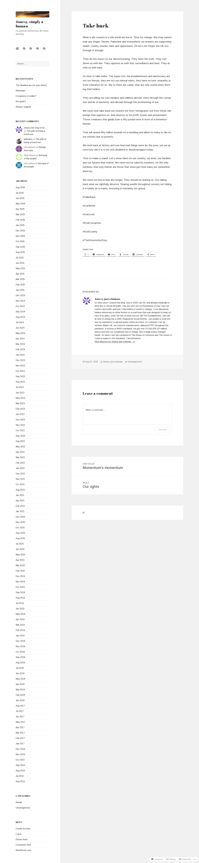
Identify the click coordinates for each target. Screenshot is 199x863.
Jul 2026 (20, 193)
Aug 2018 (20, 662)
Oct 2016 (20, 760)
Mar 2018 (20, 689)
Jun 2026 (20, 198)
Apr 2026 (20, 209)
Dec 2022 (20, 419)
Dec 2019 (20, 576)
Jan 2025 (20, 290)
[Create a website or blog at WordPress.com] (84, 512)
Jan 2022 (20, 468)
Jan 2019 (20, 635)
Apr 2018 (20, 684)
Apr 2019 (20, 619)
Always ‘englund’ (23, 107)
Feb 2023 (20, 409)
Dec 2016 (20, 749)
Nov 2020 (20, 522)
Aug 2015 (20, 781)
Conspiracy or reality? (26, 96)
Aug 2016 (20, 770)
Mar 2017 (20, 733)
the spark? (21, 101)
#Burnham (20, 90)
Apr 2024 (20, 338)
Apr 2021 (20, 500)
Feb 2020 (20, 571)
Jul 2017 (20, 711)
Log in (18, 834)
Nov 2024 (20, 301)
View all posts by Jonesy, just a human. (113, 341)
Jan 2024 (20, 355)
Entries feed (21, 839)
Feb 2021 (20, 506)
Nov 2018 (20, 646)
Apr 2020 (20, 560)
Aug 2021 (20, 490)
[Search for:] (32, 64)
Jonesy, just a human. (113, 362)
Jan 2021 (20, 511)
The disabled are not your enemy (31, 85)
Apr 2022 (20, 452)
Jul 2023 (20, 387)
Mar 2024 (20, 344)
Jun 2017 (20, 716)
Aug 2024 (20, 317)
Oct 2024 (20, 306)
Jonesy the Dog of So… (35, 128)
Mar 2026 (20, 214)
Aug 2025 (20, 252)
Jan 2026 (20, 225)
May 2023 (20, 398)
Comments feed (23, 845)
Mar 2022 (20, 457)
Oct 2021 (20, 484)
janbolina (28, 139)
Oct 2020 (20, 527)
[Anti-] (46, 50)
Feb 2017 (20, 738)
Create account (23, 828)
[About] (32, 50)
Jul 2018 (20, 668)
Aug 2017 (20, 706)
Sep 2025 (20, 247)
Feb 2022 (20, 463)
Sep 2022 (20, 436)
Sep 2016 (20, 765)
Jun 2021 (20, 495)
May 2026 (20, 203)
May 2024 (20, 333)
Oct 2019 (20, 587)
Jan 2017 (20, 743)
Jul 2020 (20, 544)
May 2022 (20, 446)
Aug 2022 (20, 441)
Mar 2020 (20, 565)
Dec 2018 (20, 641)
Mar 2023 (20, 403)
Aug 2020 (20, 538)
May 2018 (20, 679)
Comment (162, 429)
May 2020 (20, 554)
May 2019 (20, 614)
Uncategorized (23, 808)
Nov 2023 (20, 365)
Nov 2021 (20, 479)
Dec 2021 (20, 473)
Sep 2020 (20, 533)
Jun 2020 (20, 549)
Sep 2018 (20, 657)
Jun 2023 (20, 392)
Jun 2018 (20, 673)
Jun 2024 (20, 328)
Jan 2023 (20, 414)
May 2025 (20, 268)
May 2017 (20, 722)
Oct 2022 (20, 430)
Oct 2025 (20, 241)
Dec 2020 (20, 517)
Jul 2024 (20, 322)
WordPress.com (23, 850)
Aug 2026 (20, 187)
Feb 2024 (20, 349)
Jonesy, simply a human (29, 23)
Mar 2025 (20, 279)
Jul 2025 (20, 257)
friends (19, 802)
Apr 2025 (20, 274)
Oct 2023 (20, 371)
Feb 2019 (20, 630)
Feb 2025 (20, 284)
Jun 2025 (20, 263)
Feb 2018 (20, 695)
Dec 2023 (20, 360)
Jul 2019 (20, 603)
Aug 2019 (20, 598)
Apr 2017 (20, 727)
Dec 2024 (20, 295)
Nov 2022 (20, 425)
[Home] (19, 50)
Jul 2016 (20, 776)
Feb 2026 (20, 220)
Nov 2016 (20, 754)
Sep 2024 (20, 311)
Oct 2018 (20, 652)
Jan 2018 (20, 700)
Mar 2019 (20, 625)
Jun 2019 (20, 608)
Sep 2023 (20, 376)
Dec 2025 (20, 230)
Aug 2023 (20, 382)
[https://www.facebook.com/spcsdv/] (39, 50)
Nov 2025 (20, 236)
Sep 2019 (20, 592)
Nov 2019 (20, 581)
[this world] (25, 50)
